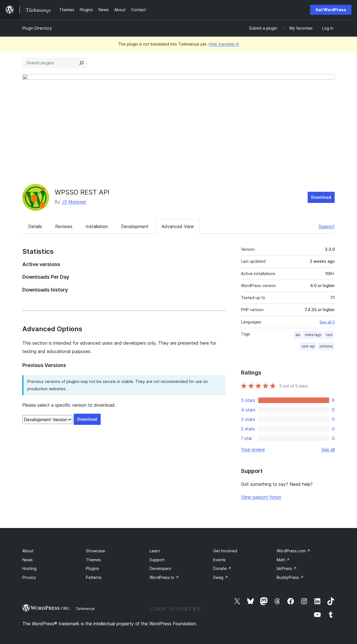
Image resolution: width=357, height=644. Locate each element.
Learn (154, 550)
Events (219, 559)
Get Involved (225, 550)
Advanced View (177, 226)
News (27, 559)
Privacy (29, 577)
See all (328, 449)
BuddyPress (290, 577)
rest (329, 335)
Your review (253, 449)
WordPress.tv (164, 577)
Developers (160, 568)
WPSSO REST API (82, 192)
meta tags (313, 335)
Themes (93, 559)
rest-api (308, 346)
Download (321, 197)
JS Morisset (74, 202)
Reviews (64, 226)
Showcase (95, 550)
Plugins (92, 568)
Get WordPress (330, 9)
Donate (222, 568)
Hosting (29, 568)
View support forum (261, 497)
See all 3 (327, 322)
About (27, 550)
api (297, 335)
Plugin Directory (37, 28)
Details (35, 226)
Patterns (94, 577)
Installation (97, 226)
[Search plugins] (81, 62)
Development (134, 226)
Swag (220, 577)
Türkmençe (85, 608)
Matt (283, 559)
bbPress (287, 568)
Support (327, 226)
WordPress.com (293, 550)
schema (325, 346)
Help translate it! (224, 44)
